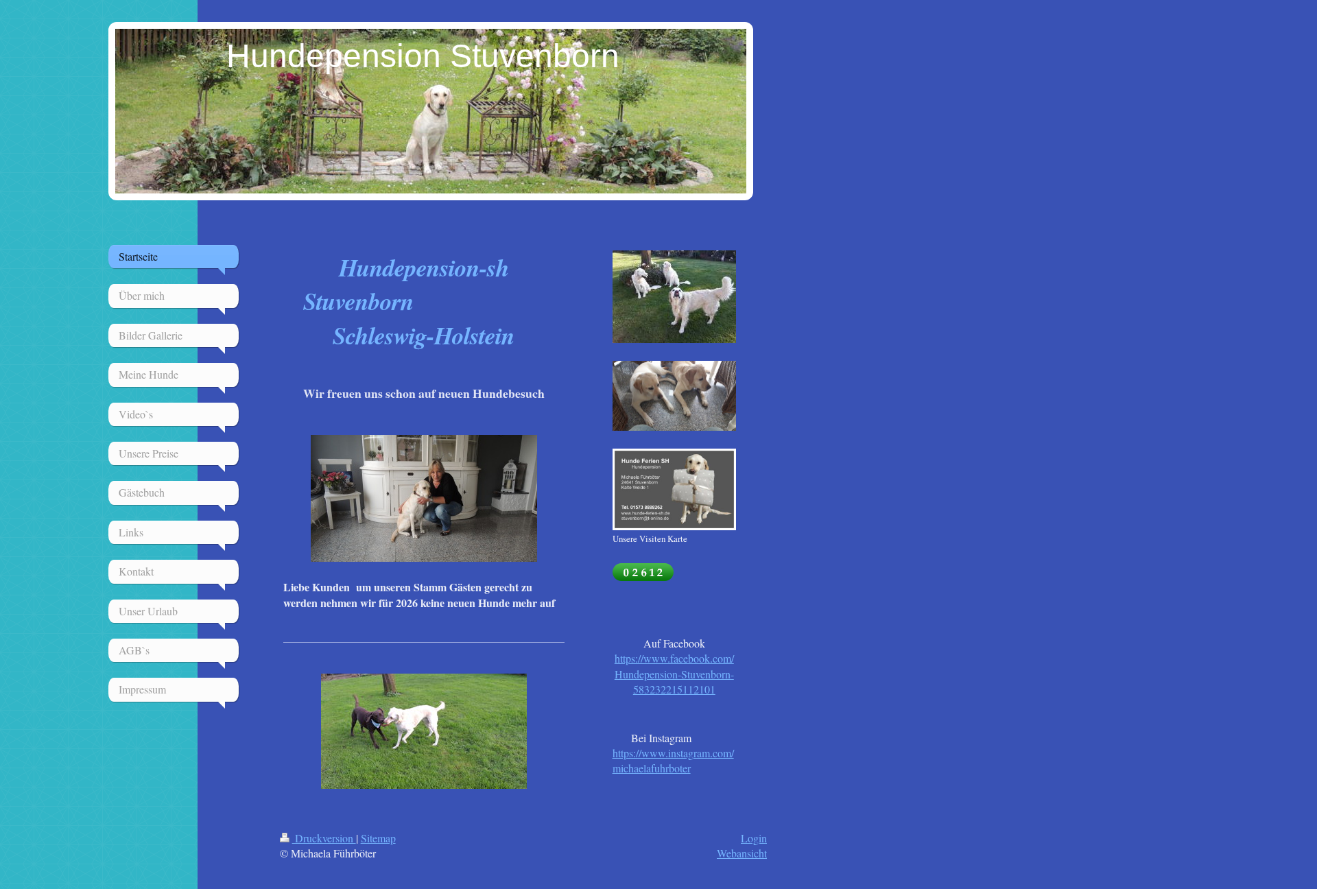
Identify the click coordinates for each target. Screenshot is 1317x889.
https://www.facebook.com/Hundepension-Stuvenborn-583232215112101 (674, 673)
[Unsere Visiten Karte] (674, 489)
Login (754, 838)
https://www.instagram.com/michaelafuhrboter (673, 760)
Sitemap (378, 838)
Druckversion (324, 838)
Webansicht (742, 853)
